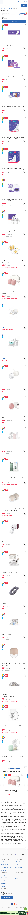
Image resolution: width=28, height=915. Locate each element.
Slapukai (16, 878)
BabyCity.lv (3, 878)
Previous (2, 785)
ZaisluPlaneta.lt (4, 877)
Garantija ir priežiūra (4, 866)
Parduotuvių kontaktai (5, 862)
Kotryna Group (3, 875)
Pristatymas (17, 864)
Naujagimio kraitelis (4, 870)
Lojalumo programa (4, 864)
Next (26, 785)
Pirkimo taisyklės (18, 861)
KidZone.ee (3, 886)
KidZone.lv (3, 885)
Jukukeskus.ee (3, 881)
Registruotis (7, 897)
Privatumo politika (18, 874)
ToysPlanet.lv (3, 883)
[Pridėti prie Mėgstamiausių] (25, 25)
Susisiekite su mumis (18, 867)
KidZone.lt (3, 874)
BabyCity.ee (3, 880)
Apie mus (2, 861)
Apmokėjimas (17, 862)
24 (24, 767)
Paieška (24, 5)
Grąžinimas (17, 866)
